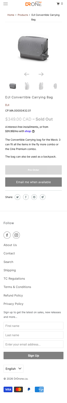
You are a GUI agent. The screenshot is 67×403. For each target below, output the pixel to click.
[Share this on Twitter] (17, 197)
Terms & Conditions (17, 287)
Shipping (10, 270)
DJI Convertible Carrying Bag (29, 97)
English (11, 369)
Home (10, 14)
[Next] (41, 74)
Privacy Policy (13, 304)
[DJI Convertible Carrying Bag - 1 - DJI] (33, 47)
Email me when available (33, 182)
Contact (9, 253)
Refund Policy (13, 295)
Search (8, 262)
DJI (7, 105)
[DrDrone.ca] (33, 3)
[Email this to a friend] (42, 197)
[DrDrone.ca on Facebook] (8, 235)
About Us (10, 245)
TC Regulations (14, 278)
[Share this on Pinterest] (34, 197)
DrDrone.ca (21, 378)
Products (23, 14)
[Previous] (26, 74)
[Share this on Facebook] (25, 197)
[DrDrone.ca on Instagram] (17, 235)
